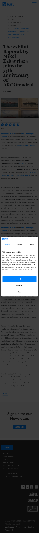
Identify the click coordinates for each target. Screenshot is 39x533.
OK (19, 279)
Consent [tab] (7, 245)
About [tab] (32, 245)
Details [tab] (19, 245)
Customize (18, 285)
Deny (19, 292)
